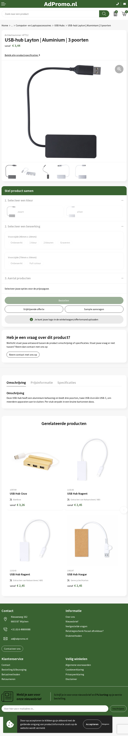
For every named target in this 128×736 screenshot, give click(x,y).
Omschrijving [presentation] (16, 382)
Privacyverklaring (75, 674)
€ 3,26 (17, 505)
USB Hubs (59, 25)
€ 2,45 (74, 505)
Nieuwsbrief (72, 621)
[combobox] (50, 13)
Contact (6, 664)
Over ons (70, 616)
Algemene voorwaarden (78, 664)
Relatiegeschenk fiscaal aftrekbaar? (85, 630)
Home (5, 25)
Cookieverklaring (75, 669)
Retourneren (8, 679)
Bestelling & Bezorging (14, 669)
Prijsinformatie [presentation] (42, 382)
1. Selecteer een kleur (19, 200)
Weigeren (105, 724)
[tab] (16, 383)
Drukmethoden (74, 635)
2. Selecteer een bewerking (22, 226)
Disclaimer (71, 679)
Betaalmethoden (11, 674)
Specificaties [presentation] (66, 382)
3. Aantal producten (18, 278)
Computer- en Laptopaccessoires (33, 25)
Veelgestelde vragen (76, 626)
